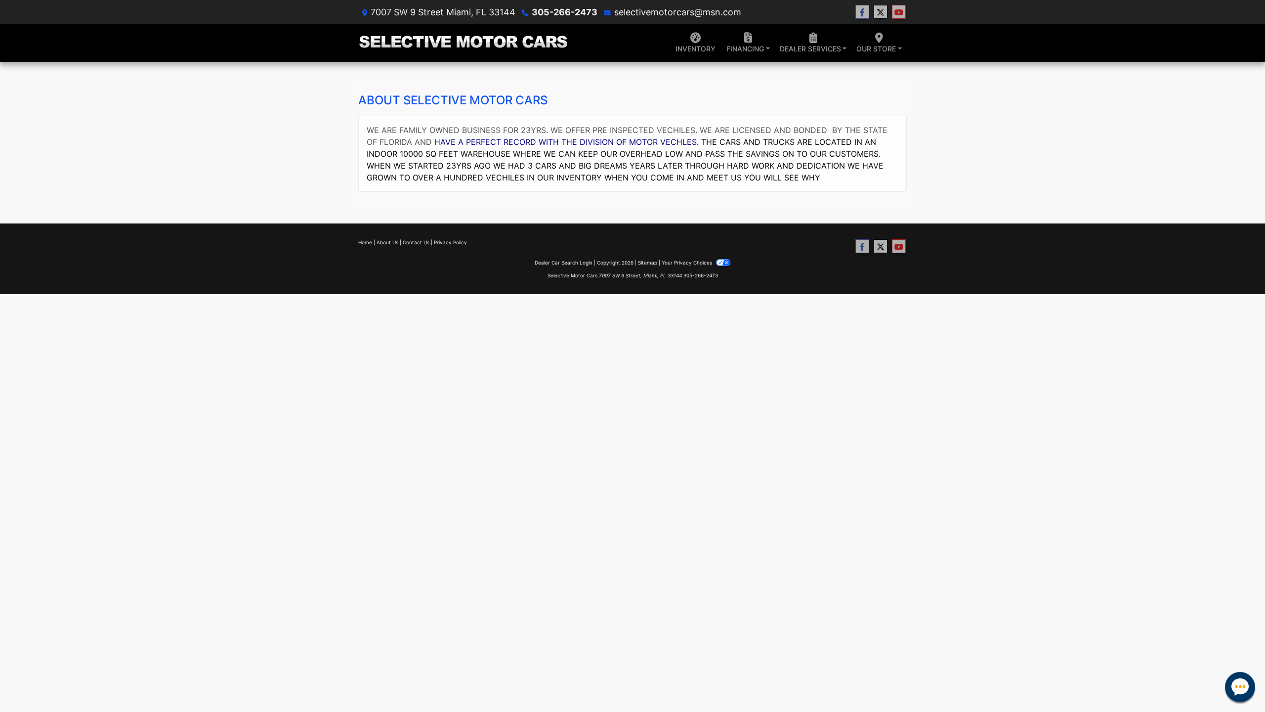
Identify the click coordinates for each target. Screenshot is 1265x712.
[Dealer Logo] (463, 43)
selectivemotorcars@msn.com (677, 12)
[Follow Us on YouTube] (899, 12)
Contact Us (416, 242)
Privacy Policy (450, 242)
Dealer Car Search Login (563, 263)
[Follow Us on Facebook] (862, 12)
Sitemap (647, 263)
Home (365, 242)
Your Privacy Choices (688, 263)
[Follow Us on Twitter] (880, 12)
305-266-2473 (564, 12)
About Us (387, 242)
